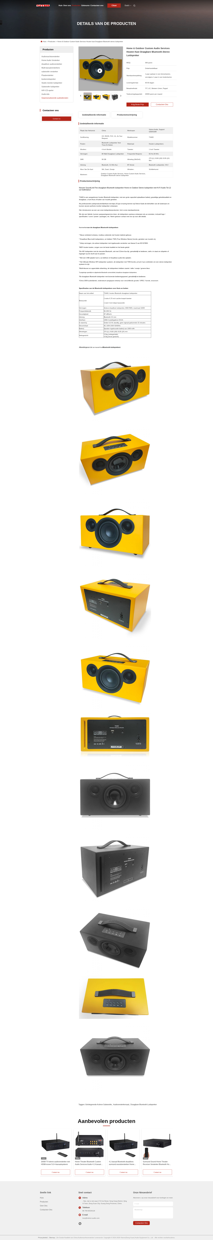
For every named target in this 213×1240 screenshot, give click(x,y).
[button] (44, 1150)
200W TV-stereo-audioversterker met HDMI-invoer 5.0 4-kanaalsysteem (55, 1163)
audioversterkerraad (121, 1104)
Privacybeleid (42, 1237)
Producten (76, 5)
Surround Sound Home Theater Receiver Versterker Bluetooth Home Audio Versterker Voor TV (157, 1163)
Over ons (67, 5)
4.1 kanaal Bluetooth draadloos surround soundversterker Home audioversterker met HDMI (121, 1163)
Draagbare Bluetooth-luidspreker (143, 1104)
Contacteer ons (96, 5)
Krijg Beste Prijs (137, 104)
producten (44, 1202)
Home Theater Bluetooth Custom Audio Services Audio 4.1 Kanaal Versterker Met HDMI (88, 1163)
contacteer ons (141, 1223)
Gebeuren (85, 5)
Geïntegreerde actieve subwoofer (98, 1104)
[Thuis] (43, 5)
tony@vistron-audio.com (91, 1218)
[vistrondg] (80, 1224)
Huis (60, 5)
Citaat (114, 5)
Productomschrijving (127, 115)
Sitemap (52, 1237)
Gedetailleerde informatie (94, 115)
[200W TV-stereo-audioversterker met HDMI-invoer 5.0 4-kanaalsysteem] (55, 1144)
